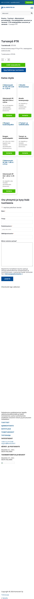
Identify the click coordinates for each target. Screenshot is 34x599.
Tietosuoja (5, 595)
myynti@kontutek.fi (15, 2)
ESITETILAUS (6, 429)
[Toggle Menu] (32, 8)
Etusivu (3, 18)
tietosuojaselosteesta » (14, 274)
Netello (5, 598)
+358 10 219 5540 (5, 2)
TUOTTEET (5, 422)
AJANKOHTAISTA (7, 426)
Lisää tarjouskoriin (13, 65)
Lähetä (7, 279)
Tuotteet (10, 18)
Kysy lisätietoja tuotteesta (14, 70)
